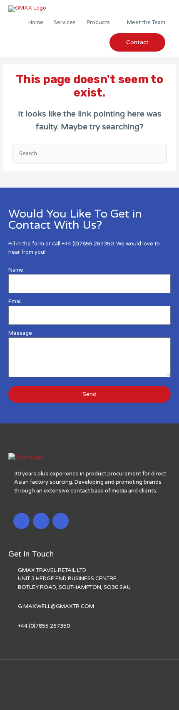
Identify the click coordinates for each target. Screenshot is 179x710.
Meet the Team (146, 22)
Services (65, 22)
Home (35, 22)
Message (20, 333)
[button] (137, 42)
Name (15, 270)
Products (98, 22)
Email (15, 301)
